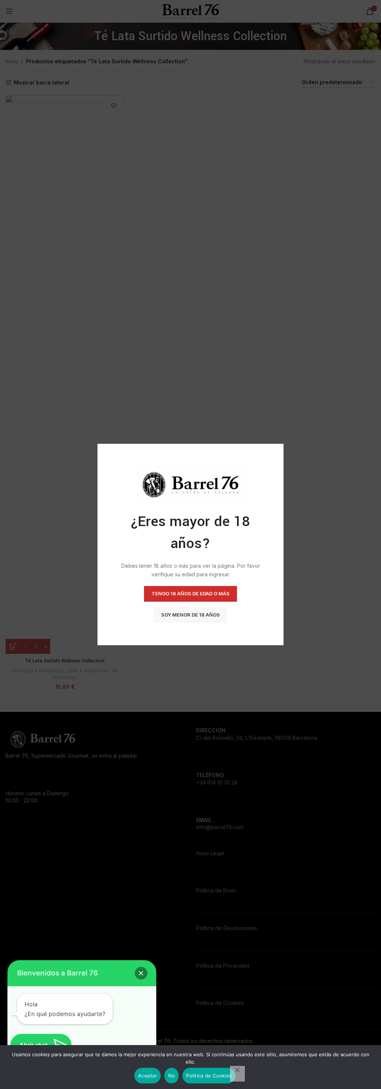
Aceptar (147, 1076)
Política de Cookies (209, 1076)
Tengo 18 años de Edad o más (190, 593)
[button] (141, 973)
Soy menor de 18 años (190, 615)
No (171, 1076)
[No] (237, 1074)
